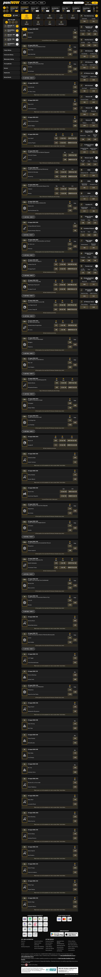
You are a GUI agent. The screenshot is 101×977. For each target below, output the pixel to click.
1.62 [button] (93, 152)
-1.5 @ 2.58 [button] (63, 382)
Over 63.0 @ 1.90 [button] (72, 325)
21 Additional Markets (28, 255)
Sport (16, 15)
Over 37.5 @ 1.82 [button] (72, 563)
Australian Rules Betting (60, 942)
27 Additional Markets (28, 217)
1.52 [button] (83, 34)
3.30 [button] (75, 602)
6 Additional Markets (28, 574)
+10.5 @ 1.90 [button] (62, 309)
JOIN (95, 2)
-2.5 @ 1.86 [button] (62, 264)
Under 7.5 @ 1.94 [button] (72, 387)
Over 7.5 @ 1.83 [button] (72, 382)
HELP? (86, 4)
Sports (33, 2)
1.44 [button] (83, 235)
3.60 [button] (89, 260)
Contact (23, 943)
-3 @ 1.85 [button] (63, 567)
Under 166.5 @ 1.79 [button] (72, 289)
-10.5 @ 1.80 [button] (62, 305)
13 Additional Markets (28, 353)
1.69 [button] (84, 102)
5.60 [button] (95, 34)
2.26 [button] (75, 889)
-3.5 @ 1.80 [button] (62, 284)
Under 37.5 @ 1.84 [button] (72, 567)
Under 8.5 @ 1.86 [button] (72, 176)
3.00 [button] (70, 583)
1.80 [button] (93, 247)
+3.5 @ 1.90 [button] (62, 289)
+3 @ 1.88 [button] (63, 563)
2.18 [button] (93, 91)
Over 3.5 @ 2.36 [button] (73, 491)
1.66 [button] (84, 79)
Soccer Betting (71, 948)
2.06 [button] (84, 125)
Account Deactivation (39, 948)
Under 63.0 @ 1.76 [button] (72, 329)
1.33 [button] (75, 625)
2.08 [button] (93, 79)
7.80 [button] (84, 21)
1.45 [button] (75, 658)
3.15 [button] (75, 548)
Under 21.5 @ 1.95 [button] (72, 142)
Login (88, 2)
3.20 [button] (75, 640)
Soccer (38, 24)
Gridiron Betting (71, 941)
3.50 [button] (89, 235)
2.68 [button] (89, 45)
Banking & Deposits (25, 946)
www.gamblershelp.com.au (27, 956)
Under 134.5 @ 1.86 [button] (72, 445)
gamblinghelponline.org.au (64, 971)
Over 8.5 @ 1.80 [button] (72, 172)
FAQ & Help (36, 944)
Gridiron (73, 18)
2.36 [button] (93, 187)
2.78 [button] (75, 585)
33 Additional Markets (28, 394)
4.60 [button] (75, 692)
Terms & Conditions (38, 941)
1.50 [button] (95, 260)
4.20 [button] (95, 139)
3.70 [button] (89, 139)
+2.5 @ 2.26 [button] (63, 491)
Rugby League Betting (73, 946)
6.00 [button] (95, 235)
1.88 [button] (83, 222)
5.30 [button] (89, 272)
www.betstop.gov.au (26, 971)
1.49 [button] (75, 902)
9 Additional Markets (28, 235)
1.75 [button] (75, 706)
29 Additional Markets (28, 316)
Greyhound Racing (50, 941)
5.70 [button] (70, 513)
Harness (6, 68)
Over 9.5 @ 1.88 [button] (72, 155)
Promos (41, 2)
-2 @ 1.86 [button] (63, 329)
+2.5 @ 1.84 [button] (62, 268)
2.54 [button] (95, 45)
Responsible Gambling (39, 946)
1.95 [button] (84, 247)
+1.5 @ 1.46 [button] (63, 387)
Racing (24, 2)
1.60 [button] (84, 91)
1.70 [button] (93, 67)
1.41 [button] (84, 307)
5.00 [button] (93, 198)
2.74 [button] (83, 164)
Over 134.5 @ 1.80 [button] (72, 440)
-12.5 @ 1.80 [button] (62, 445)
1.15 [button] (83, 272)
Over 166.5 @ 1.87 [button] (72, 284)
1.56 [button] (83, 139)
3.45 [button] (70, 604)
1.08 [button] (75, 675)
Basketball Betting (61, 945)
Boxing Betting (60, 947)
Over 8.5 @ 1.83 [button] (72, 188)
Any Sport (26, 18)
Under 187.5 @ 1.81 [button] (72, 268)
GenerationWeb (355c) (73, 974)
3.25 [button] (89, 34)
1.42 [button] (94, 296)
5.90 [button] (70, 530)
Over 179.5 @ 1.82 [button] (72, 305)
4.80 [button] (83, 260)
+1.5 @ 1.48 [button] (63, 188)
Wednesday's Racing (9, 59)
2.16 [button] (84, 152)
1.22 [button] (75, 782)
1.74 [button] (70, 546)
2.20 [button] (56, 563)
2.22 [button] (70, 587)
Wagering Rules (37, 943)
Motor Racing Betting (72, 944)
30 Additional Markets (28, 78)
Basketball (49, 18)
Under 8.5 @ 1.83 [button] (72, 193)
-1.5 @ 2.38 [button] (63, 176)
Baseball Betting (60, 943)
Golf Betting (59, 950)
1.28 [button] (84, 56)
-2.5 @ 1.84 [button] (63, 138)
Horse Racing (48, 944)
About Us (23, 941)
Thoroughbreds (8, 63)
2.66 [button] (83, 45)
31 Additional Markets (28, 295)
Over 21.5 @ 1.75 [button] (72, 138)
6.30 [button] (75, 728)
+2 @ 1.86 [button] (63, 325)
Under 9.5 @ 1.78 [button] (72, 159)
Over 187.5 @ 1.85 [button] (72, 264)
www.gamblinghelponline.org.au (67, 955)
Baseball (38, 18)
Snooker (27, 24)
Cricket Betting (60, 949)
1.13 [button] (84, 198)
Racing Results (7, 77)
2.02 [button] (84, 67)
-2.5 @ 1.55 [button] (63, 496)
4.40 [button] (75, 757)
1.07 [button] (75, 723)
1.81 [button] (70, 637)
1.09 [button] (75, 767)
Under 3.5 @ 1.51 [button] (73, 496)
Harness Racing (49, 943)
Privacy (22, 944)
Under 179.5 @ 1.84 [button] (72, 309)
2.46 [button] (75, 804)
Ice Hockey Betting (72, 943)
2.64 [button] (84, 296)
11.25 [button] (70, 694)
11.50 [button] (95, 272)
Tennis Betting (71, 950)
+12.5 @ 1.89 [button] (62, 440)
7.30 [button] (75, 742)
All (6, 22)
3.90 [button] (70, 550)
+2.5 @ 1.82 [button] (63, 142)
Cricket (61, 18)
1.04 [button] (93, 21)
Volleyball (61, 24)
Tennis (49, 24)
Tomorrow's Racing (8, 54)
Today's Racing (7, 50)
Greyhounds (7, 72)
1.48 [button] (75, 799)
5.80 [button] (75, 679)
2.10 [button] (95, 164)
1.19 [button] (70, 689)
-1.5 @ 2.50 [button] (63, 193)
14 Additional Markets (28, 373)
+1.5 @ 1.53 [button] (63, 172)
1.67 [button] (84, 175)
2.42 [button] (75, 906)
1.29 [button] (75, 872)
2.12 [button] (84, 211)
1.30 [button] (75, 833)
